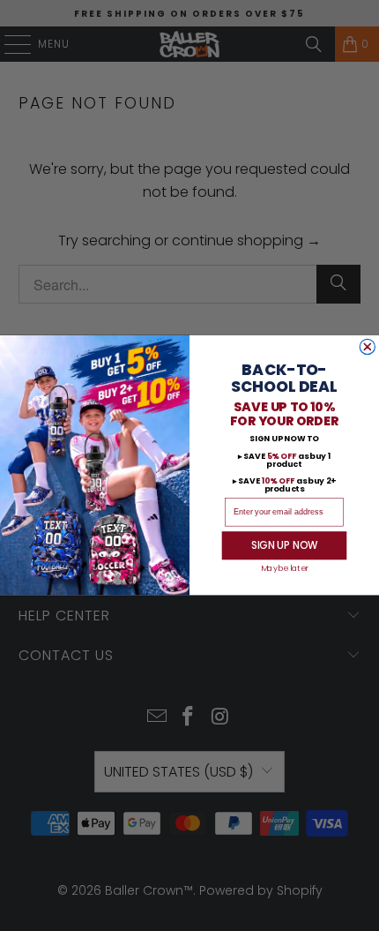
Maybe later (284, 570)
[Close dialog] (367, 347)
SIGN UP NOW (284, 546)
